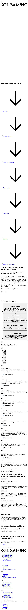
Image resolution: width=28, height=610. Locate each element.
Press (4, 568)
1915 (5, 358)
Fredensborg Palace (7, 557)
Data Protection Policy (8, 583)
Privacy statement (7, 586)
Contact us (5, 565)
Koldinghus (5, 559)
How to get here (4, 483)
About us (5, 566)
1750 (5, 351)
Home (4, 544)
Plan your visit (4, 478)
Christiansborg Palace (8, 555)
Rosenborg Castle (7, 560)
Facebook (5, 604)
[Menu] (1, 2)
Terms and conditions (7, 588)
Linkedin (5, 607)
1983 (5, 361)
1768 (5, 353)
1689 (5, 350)
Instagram (5, 605)
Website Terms (6, 585)
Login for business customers (9, 569)
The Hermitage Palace (8, 556)
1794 (5, 354)
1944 (5, 360)
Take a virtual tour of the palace (7, 500)
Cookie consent (6, 584)
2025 (5, 363)
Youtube (5, 608)
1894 (5, 356)
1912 (5, 357)
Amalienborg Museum (8, 554)
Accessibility (3, 491)
